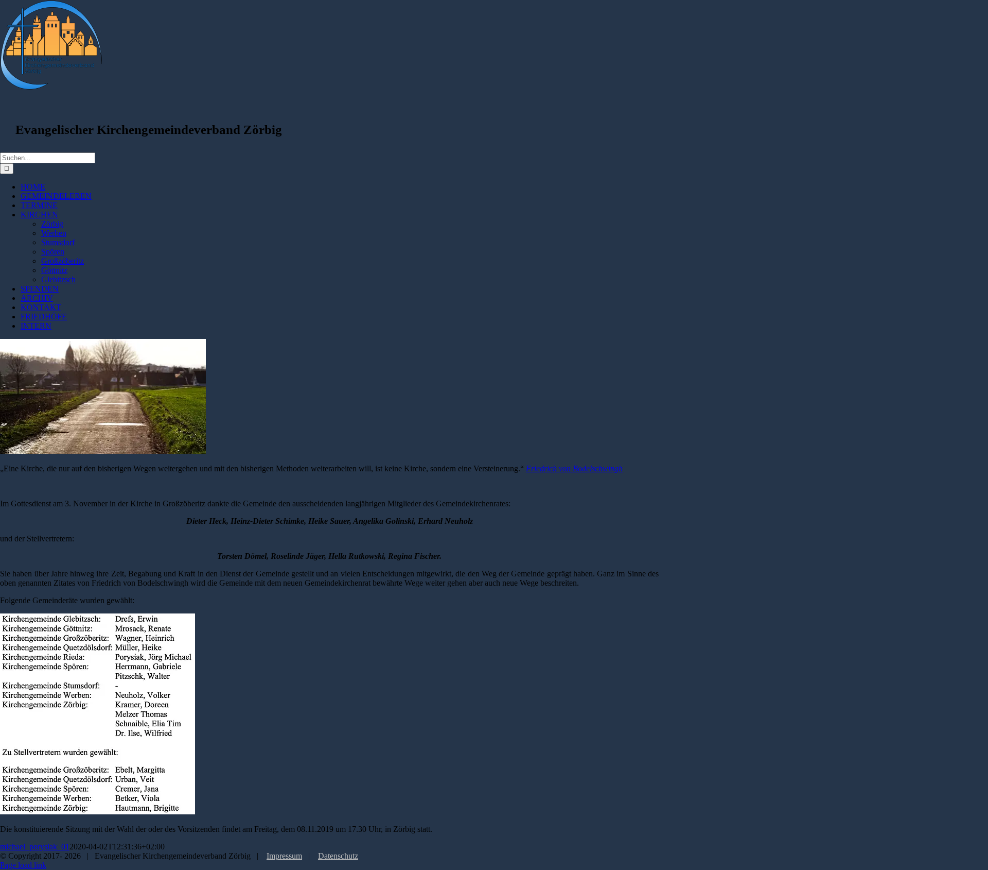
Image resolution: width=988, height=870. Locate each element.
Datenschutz (338, 855)
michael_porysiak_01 (34, 846)
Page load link (23, 865)
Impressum (284, 855)
